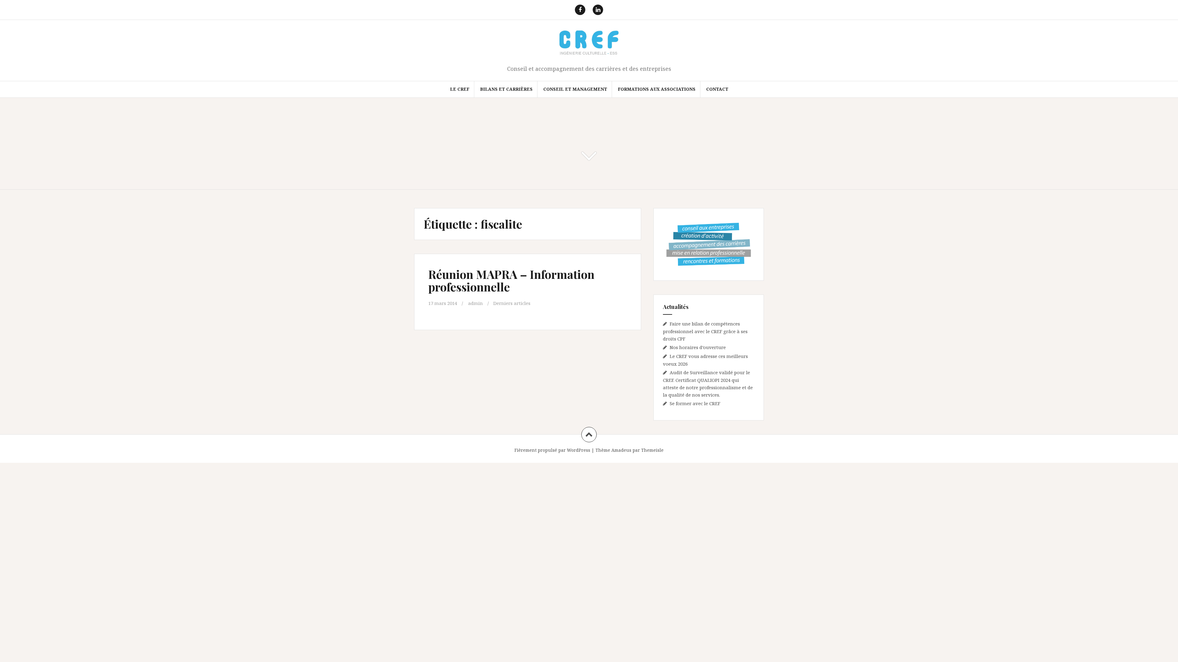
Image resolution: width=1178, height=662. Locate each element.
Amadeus (621, 450)
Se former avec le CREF (695, 403)
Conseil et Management (575, 89)
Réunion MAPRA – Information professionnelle (511, 280)
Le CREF (459, 89)
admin (475, 303)
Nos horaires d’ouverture (698, 347)
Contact (717, 89)
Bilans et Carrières (506, 89)
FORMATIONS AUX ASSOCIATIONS (656, 89)
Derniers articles (511, 303)
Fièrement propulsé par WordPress (552, 450)
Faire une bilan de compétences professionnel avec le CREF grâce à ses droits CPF (705, 331)
